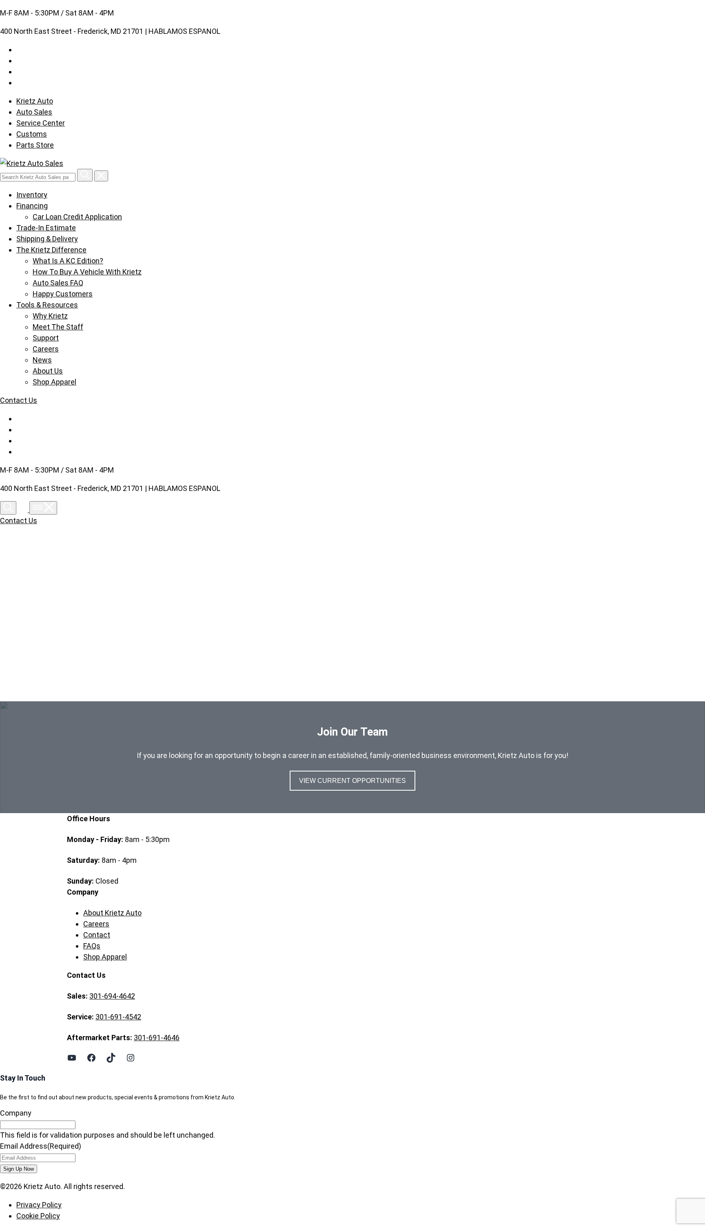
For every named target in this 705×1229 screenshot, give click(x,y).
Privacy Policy (39, 1204)
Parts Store (35, 145)
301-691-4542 (118, 1016)
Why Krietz (50, 316)
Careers (46, 349)
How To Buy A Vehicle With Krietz (87, 271)
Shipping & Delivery (47, 238)
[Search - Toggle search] (8, 508)
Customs (31, 134)
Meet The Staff (58, 327)
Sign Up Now (18, 1169)
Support (46, 338)
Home (93, 615)
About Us (48, 371)
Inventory (31, 194)
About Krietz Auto (112, 912)
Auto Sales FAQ (58, 283)
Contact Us (18, 400)
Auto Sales (34, 112)
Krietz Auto (34, 101)
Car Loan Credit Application (77, 216)
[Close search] (101, 175)
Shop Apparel (54, 382)
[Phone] (23, 509)
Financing (32, 205)
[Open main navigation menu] (43, 508)
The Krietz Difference (51, 249)
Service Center (40, 123)
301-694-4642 (112, 996)
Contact (96, 935)
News (42, 360)
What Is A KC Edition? (68, 260)
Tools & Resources (47, 305)
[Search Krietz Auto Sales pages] (85, 175)
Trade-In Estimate (46, 227)
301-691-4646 (157, 1037)
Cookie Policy (38, 1215)
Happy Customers (63, 294)
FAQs (91, 946)
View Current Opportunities (352, 780)
